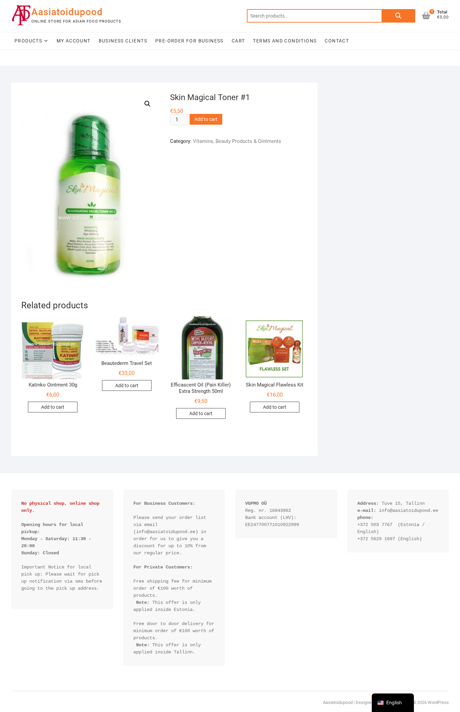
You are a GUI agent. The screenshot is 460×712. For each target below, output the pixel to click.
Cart (238, 40)
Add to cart (206, 119)
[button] (147, 104)
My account (74, 40)
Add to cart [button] (52, 407)
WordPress (438, 702)
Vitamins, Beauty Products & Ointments (237, 141)
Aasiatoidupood (67, 12)
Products (28, 40)
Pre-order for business (189, 40)
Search (398, 16)
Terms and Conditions (285, 40)
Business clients (123, 40)
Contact (337, 40)
